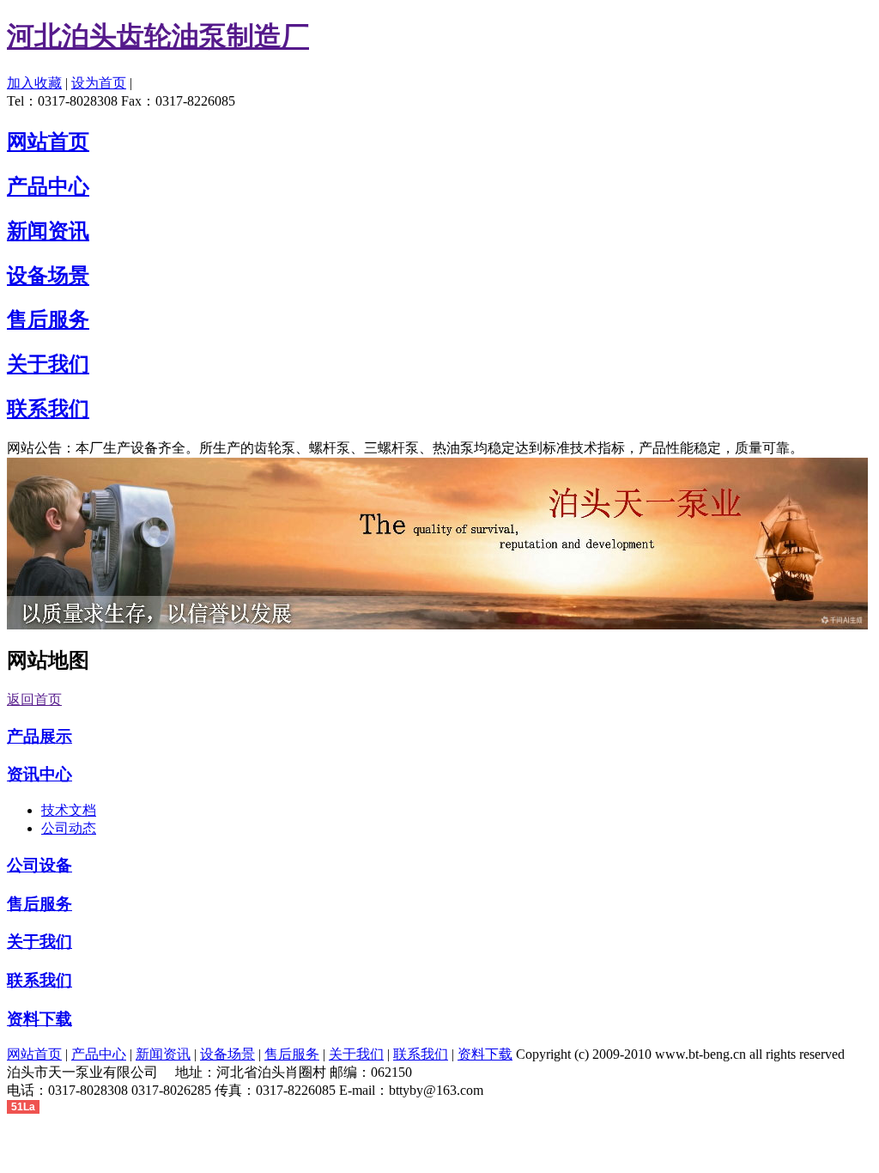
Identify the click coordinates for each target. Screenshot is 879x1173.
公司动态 (68, 828)
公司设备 (39, 865)
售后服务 (39, 904)
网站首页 (34, 1054)
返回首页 (34, 699)
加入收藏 (34, 83)
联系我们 (39, 980)
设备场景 (227, 1054)
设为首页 (98, 83)
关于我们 (39, 942)
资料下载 (39, 1019)
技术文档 (68, 810)
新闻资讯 (163, 1054)
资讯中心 (39, 774)
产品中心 (98, 1054)
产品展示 (39, 736)
